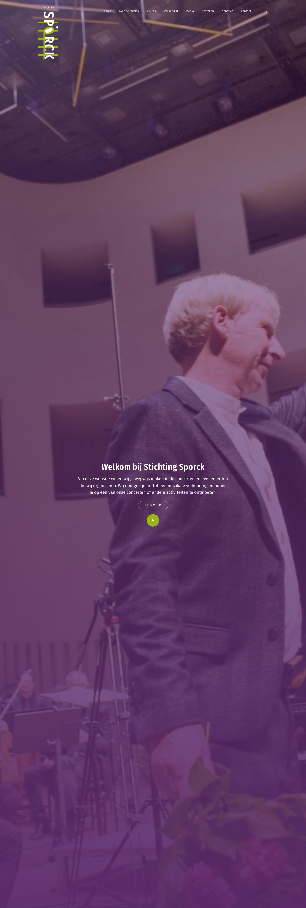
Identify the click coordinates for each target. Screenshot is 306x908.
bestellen (208, 11)
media (190, 11)
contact (246, 11)
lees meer (153, 505)
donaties (227, 11)
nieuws (151, 11)
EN (265, 11)
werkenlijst (171, 11)
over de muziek (129, 11)
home (107, 11)
